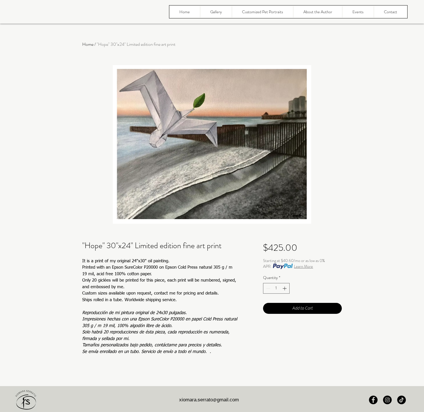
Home (87, 44)
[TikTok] (401, 400)
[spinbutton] (276, 288)
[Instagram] (387, 400)
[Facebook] (373, 400)
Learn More (303, 266)
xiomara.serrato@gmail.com (209, 400)
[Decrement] (267, 288)
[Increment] (285, 288)
